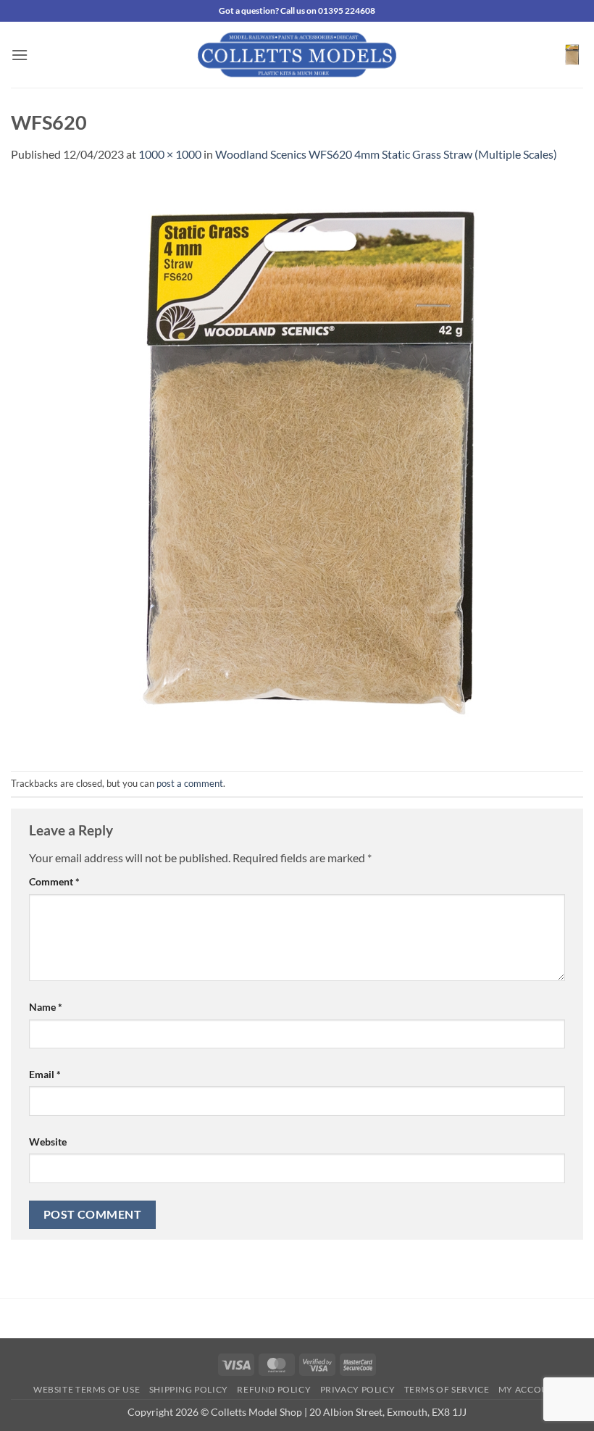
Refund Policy (274, 1389)
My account (529, 1389)
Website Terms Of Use (86, 1389)
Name (45, 1007)
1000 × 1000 (169, 154)
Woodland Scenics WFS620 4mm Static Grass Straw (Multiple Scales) (386, 154)
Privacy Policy (358, 1389)
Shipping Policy (188, 1389)
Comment (54, 881)
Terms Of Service (447, 1389)
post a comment (189, 783)
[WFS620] (297, 465)
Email (45, 1074)
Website (48, 1141)
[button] (19, 54)
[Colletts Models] (297, 54)
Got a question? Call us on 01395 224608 (297, 10)
